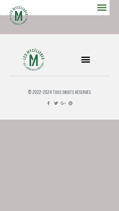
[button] (86, 60)
